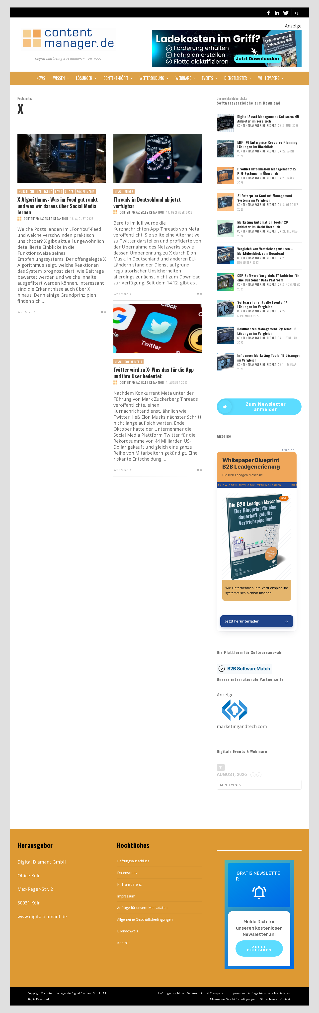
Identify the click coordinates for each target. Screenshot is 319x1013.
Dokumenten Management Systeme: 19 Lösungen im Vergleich (267, 331)
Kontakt (123, 942)
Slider (69, 192)
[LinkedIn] (277, 12)
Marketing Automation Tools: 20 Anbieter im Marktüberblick (262, 224)
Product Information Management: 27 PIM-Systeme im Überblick (267, 171)
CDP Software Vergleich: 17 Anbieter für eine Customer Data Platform (268, 277)
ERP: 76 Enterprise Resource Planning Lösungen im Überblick (267, 144)
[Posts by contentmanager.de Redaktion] (19, 219)
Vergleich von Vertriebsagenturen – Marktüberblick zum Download (265, 251)
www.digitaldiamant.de (42, 916)
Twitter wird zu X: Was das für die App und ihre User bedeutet (153, 372)
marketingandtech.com (242, 726)
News (58, 192)
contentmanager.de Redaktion (46, 219)
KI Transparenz (129, 884)
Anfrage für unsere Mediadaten (142, 907)
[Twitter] (285, 12)
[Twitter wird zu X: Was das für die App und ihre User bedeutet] (149, 328)
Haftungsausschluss (133, 861)
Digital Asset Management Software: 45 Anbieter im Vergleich (268, 119)
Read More (25, 312)
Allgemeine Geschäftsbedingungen (145, 919)
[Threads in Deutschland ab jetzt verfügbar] (149, 158)
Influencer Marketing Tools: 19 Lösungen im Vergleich (269, 357)
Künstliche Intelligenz (35, 192)
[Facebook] (268, 12)
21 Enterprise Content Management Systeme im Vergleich (264, 198)
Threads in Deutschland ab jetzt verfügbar (147, 202)
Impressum (126, 896)
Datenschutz (127, 872)
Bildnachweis (127, 931)
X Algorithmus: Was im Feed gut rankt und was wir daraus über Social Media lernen (57, 205)
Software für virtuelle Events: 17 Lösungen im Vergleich (262, 304)
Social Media (85, 192)
